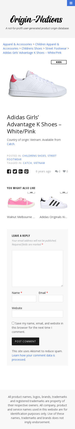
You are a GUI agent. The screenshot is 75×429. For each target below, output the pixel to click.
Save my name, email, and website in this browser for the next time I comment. (37, 327)
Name (17, 293)
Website (17, 308)
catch (27, 163)
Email (43, 293)
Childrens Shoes (34, 155)
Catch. (11, 144)
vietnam (39, 163)
